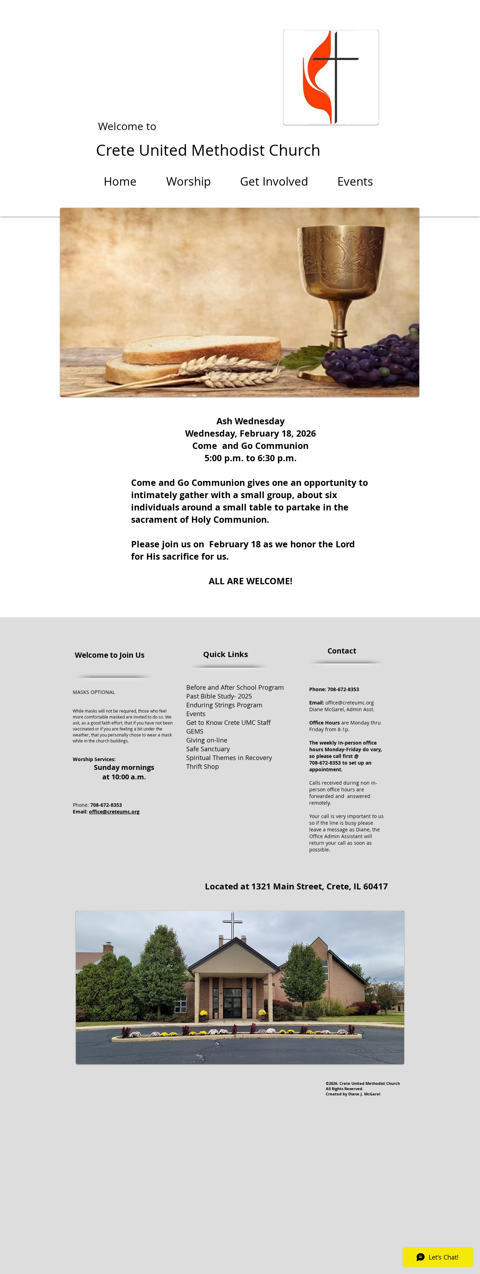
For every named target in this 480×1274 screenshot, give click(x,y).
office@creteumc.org (114, 811)
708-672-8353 (342, 689)
